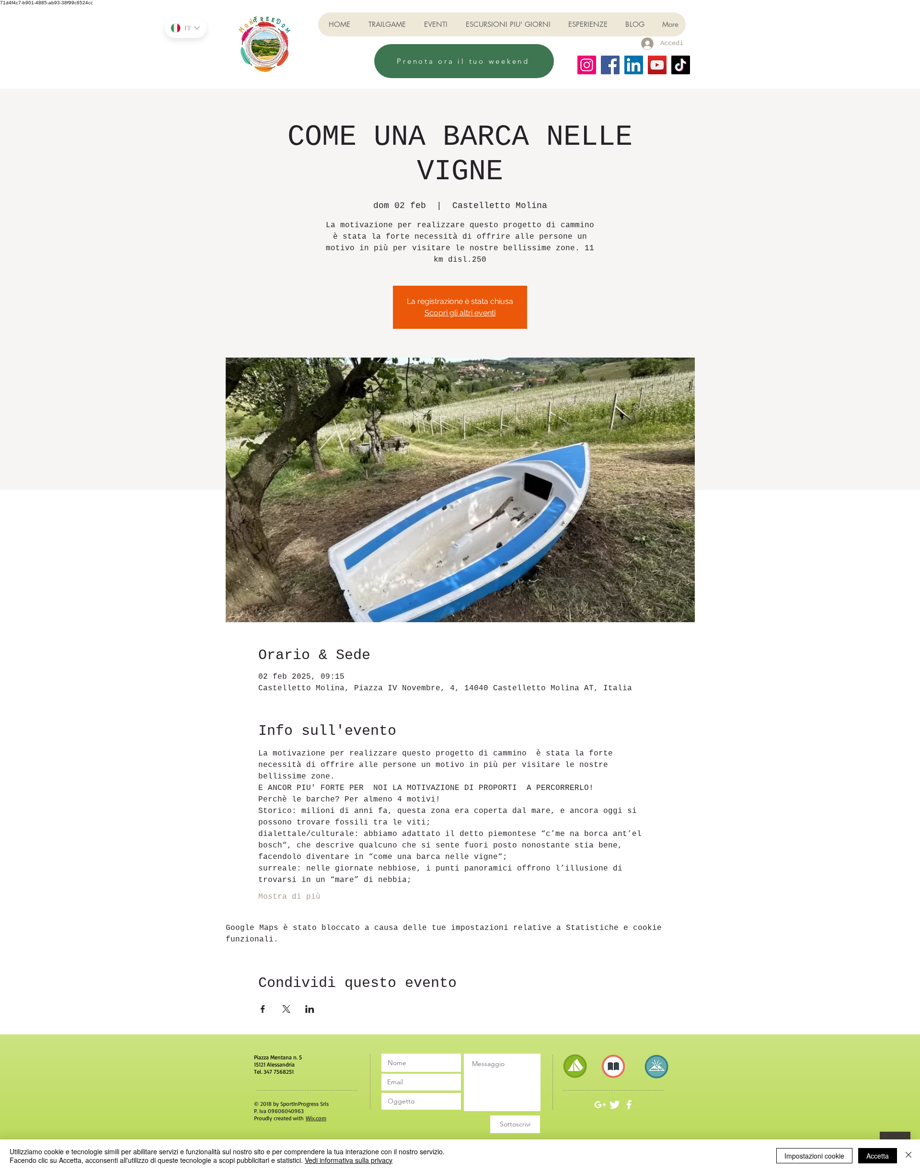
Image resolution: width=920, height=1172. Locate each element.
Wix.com (316, 1118)
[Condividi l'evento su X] (286, 1009)
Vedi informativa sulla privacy (348, 1160)
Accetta (877, 1155)
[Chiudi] (908, 1155)
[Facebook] (610, 65)
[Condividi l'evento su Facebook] (262, 1009)
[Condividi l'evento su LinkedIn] (309, 1009)
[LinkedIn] (633, 65)
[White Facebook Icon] (629, 1105)
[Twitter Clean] (615, 1105)
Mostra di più (289, 897)
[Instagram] (586, 65)
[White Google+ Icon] (600, 1105)
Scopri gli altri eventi (460, 312)
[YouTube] (657, 65)
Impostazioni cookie (814, 1155)
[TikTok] (680, 65)
